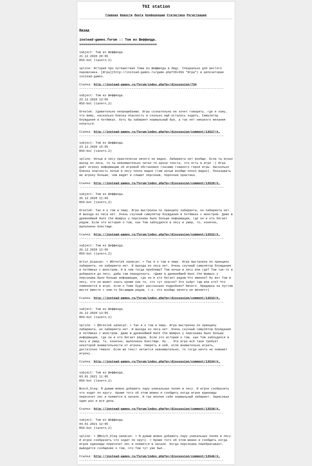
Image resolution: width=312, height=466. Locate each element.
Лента (138, 15)
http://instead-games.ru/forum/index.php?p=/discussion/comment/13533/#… (157, 298)
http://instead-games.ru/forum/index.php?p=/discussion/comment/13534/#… (157, 361)
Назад (84, 30)
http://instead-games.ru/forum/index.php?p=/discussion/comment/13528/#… (157, 183)
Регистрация (197, 15)
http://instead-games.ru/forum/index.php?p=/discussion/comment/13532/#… (157, 234)
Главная (111, 15)
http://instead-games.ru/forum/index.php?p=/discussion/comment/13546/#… (157, 456)
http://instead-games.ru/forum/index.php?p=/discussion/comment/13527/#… (157, 132)
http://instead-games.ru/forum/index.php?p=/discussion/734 (145, 84)
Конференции (155, 15)
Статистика (176, 15)
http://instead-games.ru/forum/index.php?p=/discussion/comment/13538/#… (157, 409)
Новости (126, 15)
